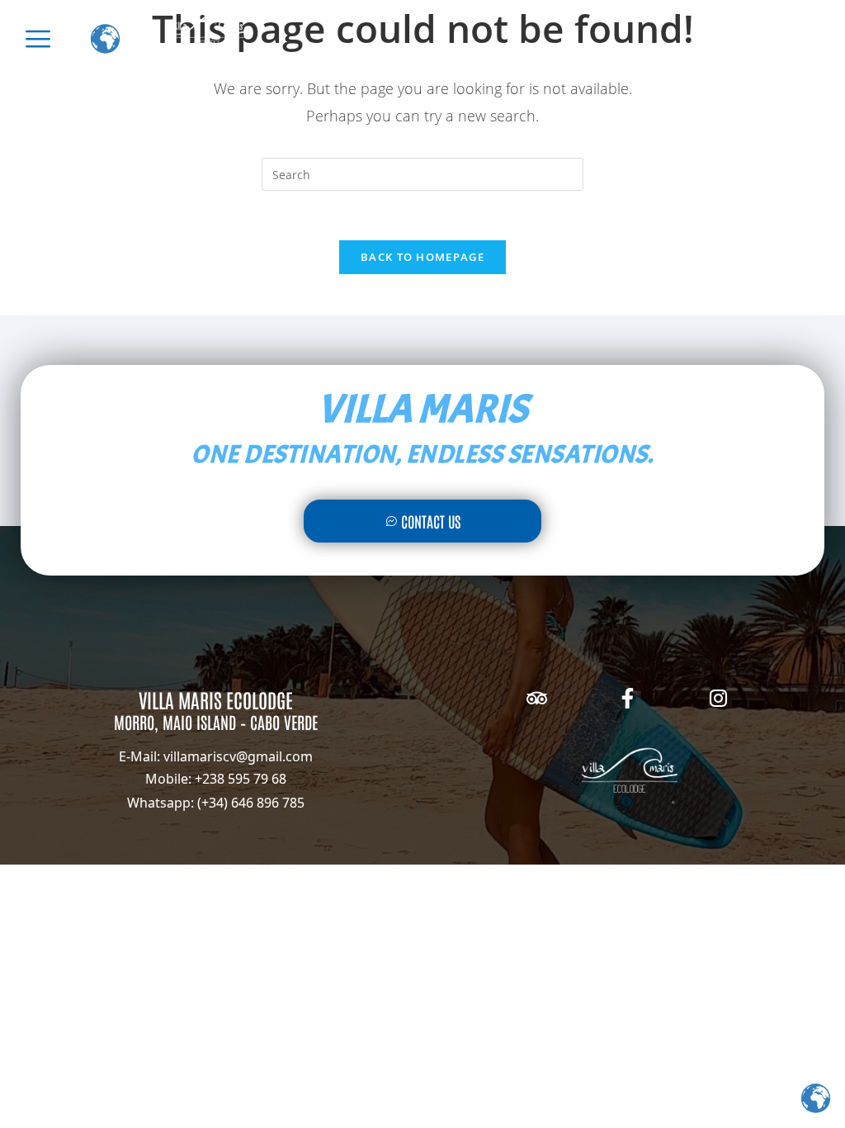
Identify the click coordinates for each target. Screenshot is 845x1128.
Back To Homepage (422, 256)
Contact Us (430, 521)
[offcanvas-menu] (38, 39)
